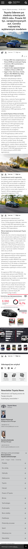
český (13, 459)
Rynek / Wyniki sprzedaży (9, 9)
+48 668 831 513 (5, 424)
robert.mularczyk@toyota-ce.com (10, 426)
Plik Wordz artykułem (6, 379)
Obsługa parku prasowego (10, 453)
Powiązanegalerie (22, 379)
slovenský (18, 459)
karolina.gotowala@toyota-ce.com (10, 447)
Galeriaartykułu (14, 379)
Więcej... (15, 546)
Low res (10, 52)
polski (2, 459)
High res (18, 52)
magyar (8, 459)
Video (2, 7)
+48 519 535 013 (5, 445)
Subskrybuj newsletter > (10, 398)
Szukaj (2, 11)
